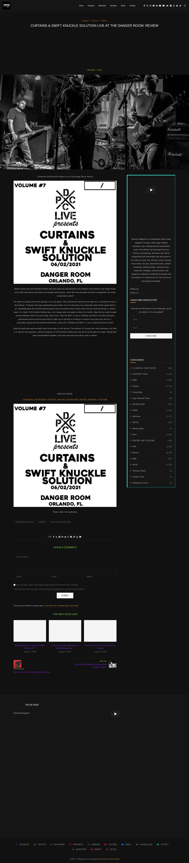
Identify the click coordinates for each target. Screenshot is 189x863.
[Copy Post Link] (74, 537)
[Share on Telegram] (71, 537)
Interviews (102, 6)
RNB (152, 459)
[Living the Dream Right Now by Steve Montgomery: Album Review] (65, 631)
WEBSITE (92, 400)
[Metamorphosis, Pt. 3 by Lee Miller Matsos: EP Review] (30, 631)
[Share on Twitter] (56, 537)
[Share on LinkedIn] (62, 537)
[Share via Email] (80, 537)
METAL (152, 422)
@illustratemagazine (21, 713)
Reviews (113, 6)
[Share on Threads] (77, 537)
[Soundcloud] (167, 5)
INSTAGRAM (40, 400)
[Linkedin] (157, 5)
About (123, 6)
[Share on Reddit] (65, 537)
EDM (152, 380)
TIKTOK (83, 400)
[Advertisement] (94, 48)
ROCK (152, 465)
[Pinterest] (154, 5)
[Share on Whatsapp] (68, 537)
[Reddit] (177, 5)
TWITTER (52, 400)
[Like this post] (50, 537)
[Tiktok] (180, 5)
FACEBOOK (28, 400)
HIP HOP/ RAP (152, 404)
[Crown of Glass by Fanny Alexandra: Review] (100, 631)
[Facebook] (144, 5)
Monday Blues (152, 428)
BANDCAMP (72, 400)
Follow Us (134, 293)
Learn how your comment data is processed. (61, 606)
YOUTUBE (102, 400)
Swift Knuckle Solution (60, 522)
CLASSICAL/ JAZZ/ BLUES (152, 368)
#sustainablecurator (24, 522)
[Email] (164, 5)
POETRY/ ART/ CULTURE (152, 441)
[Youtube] (160, 5)
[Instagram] (150, 5)
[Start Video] (151, 190)
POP (152, 446)
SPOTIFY (62, 400)
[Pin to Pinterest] (59, 537)
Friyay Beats (152, 392)
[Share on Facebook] (53, 537)
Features (91, 6)
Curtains (42, 522)
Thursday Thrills (152, 471)
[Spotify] (171, 5)
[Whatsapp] (174, 5)
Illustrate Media (114, 859)
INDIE (152, 410)
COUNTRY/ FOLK (152, 374)
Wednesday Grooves (152, 483)
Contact (132, 6)
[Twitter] (147, 5)
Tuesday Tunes (152, 477)
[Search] (184, 5)
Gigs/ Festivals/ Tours (152, 398)
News (81, 6)
